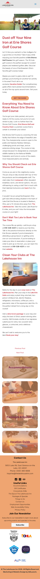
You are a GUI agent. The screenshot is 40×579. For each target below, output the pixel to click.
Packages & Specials (20, 496)
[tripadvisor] (24, 479)
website (9, 249)
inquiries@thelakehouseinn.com (20, 473)
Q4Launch (32, 572)
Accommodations (20, 367)
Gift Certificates (20, 488)
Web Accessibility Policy (20, 507)
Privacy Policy (20, 510)
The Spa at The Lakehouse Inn (20, 494)
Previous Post (20, 348)
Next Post (20, 353)
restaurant (19, 180)
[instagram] (20, 479)
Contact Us (20, 502)
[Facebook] (16, 479)
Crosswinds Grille (20, 491)
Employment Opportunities (20, 504)
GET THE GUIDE (20, 98)
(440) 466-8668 (23, 471)
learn (27, 188)
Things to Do (20, 499)
